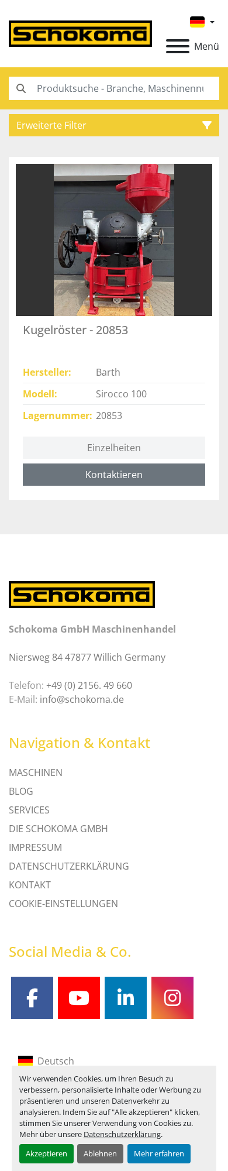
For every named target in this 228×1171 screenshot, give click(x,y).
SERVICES (29, 809)
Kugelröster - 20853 (75, 330)
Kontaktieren (114, 474)
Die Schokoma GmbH (58, 828)
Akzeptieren (46, 1153)
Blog (21, 791)
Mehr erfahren (159, 1153)
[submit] (20, 88)
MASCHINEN (36, 772)
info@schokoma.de (82, 699)
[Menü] (177, 46)
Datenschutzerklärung (122, 1134)
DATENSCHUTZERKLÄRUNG (69, 866)
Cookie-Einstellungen (63, 903)
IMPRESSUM (35, 847)
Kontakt (30, 884)
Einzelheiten (114, 447)
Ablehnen (100, 1153)
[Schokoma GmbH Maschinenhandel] (82, 594)
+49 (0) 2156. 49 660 (89, 685)
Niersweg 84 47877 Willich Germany (87, 657)
